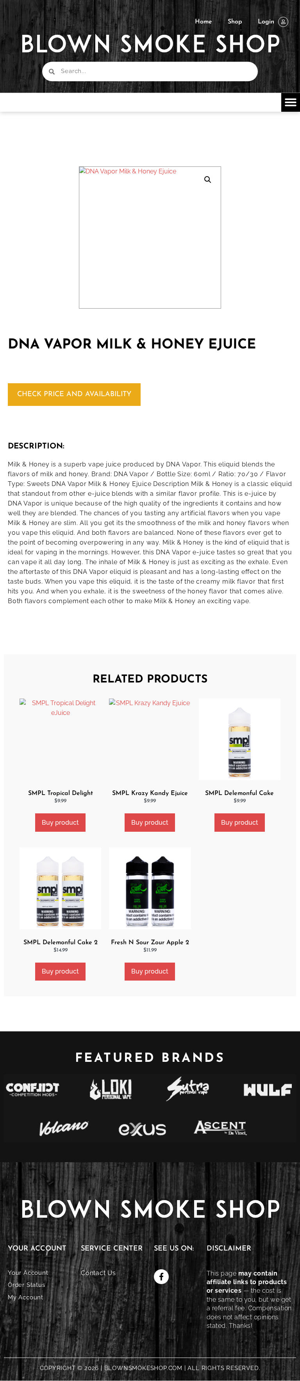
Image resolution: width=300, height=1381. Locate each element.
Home (203, 22)
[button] (290, 102)
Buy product (60, 822)
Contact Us (98, 1273)
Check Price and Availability (74, 394)
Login (266, 22)
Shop (235, 22)
